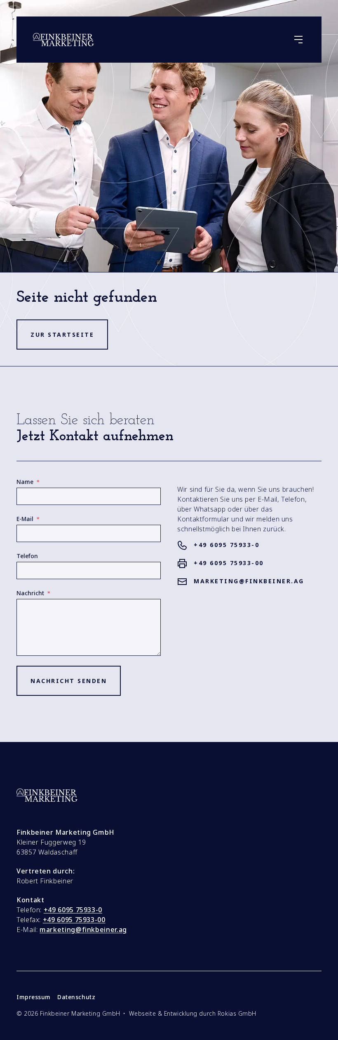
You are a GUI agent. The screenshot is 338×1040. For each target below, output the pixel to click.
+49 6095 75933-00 (229, 563)
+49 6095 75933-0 (226, 545)
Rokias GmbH (237, 1013)
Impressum (33, 997)
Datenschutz (76, 997)
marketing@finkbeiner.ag (249, 581)
